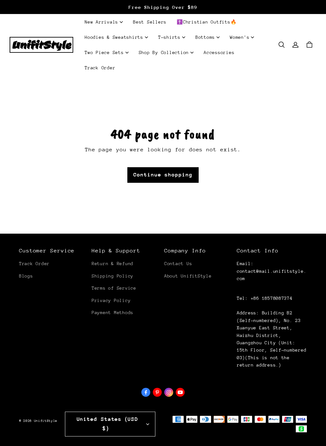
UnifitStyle (45, 421)
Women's (239, 37)
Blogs (26, 275)
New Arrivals (101, 21)
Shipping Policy (112, 275)
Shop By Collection (164, 52)
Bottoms (205, 37)
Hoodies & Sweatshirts (114, 37)
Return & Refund (112, 263)
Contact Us (178, 263)
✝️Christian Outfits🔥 (207, 21)
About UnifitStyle (187, 275)
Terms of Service (114, 288)
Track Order (100, 67)
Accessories (219, 52)
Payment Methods (112, 312)
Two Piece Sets (104, 52)
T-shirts (169, 37)
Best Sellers (150, 21)
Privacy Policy (111, 300)
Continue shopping (162, 175)
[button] (281, 44)
